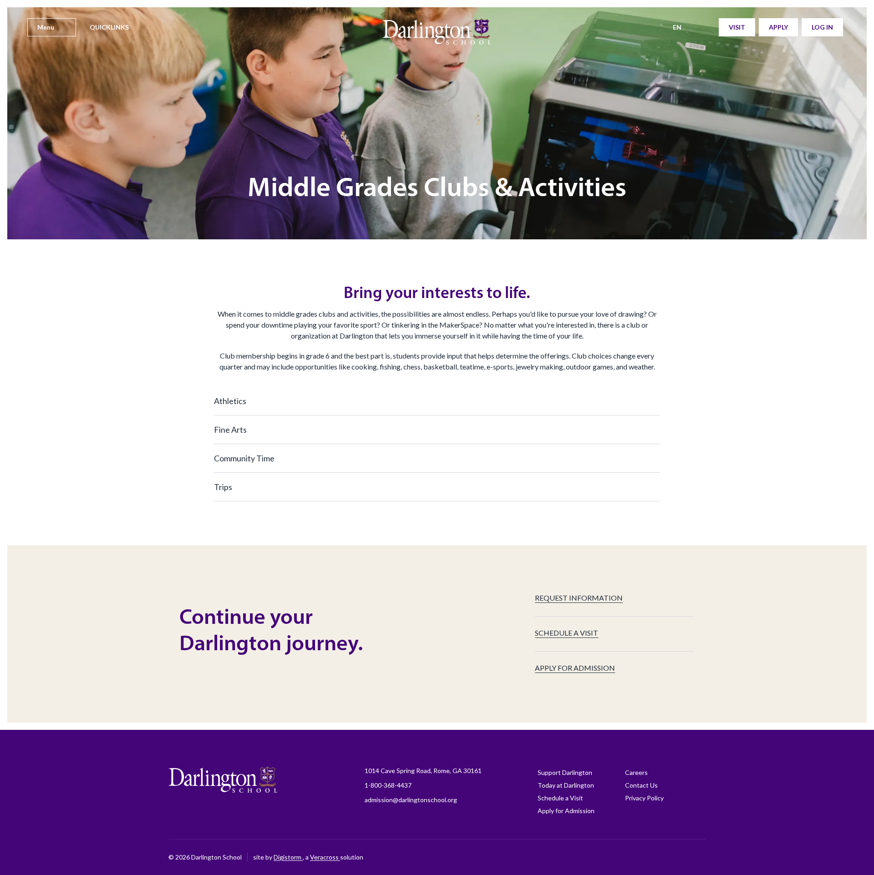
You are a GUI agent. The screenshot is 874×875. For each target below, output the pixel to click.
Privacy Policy (644, 798)
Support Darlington (565, 772)
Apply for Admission (566, 810)
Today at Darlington (566, 785)
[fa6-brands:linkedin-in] (653, 857)
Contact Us (641, 785)
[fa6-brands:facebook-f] (585, 857)
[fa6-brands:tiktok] (630, 857)
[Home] (437, 36)
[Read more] (585, 857)
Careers (636, 772)
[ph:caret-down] (653, 401)
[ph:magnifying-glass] (706, 27)
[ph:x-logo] (699, 857)
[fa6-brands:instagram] (608, 857)
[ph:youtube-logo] (676, 857)
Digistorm (288, 857)
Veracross (325, 857)
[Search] (706, 27)
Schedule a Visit (560, 798)
